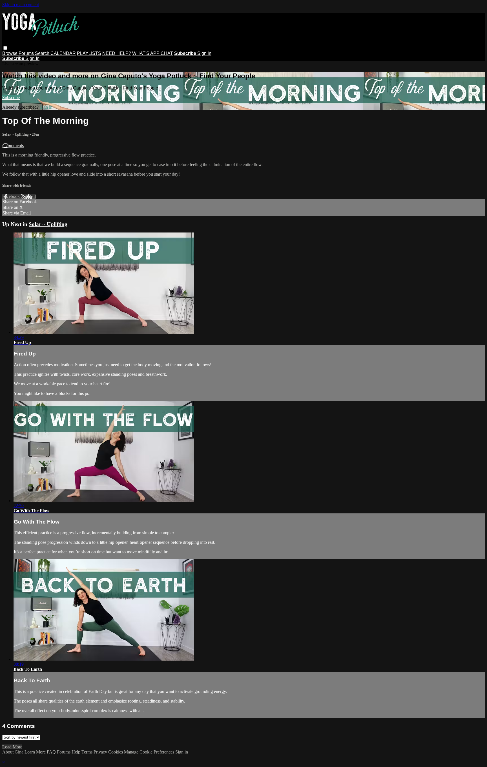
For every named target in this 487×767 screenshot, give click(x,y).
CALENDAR (63, 53)
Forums (27, 53)
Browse (10, 53)
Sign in (204, 53)
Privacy (101, 752)
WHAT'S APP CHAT (152, 53)
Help (76, 752)
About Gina (12, 752)
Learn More (35, 752)
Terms (87, 752)
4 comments (13, 145)
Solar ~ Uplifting (16, 134)
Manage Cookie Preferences (149, 752)
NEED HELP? (116, 53)
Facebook (11, 196)
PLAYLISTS (89, 53)
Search (42, 53)
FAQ (51, 752)
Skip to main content (20, 4)
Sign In (32, 58)
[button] (5, 48)
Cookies (116, 752)
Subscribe (11, 97)
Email (30, 196)
